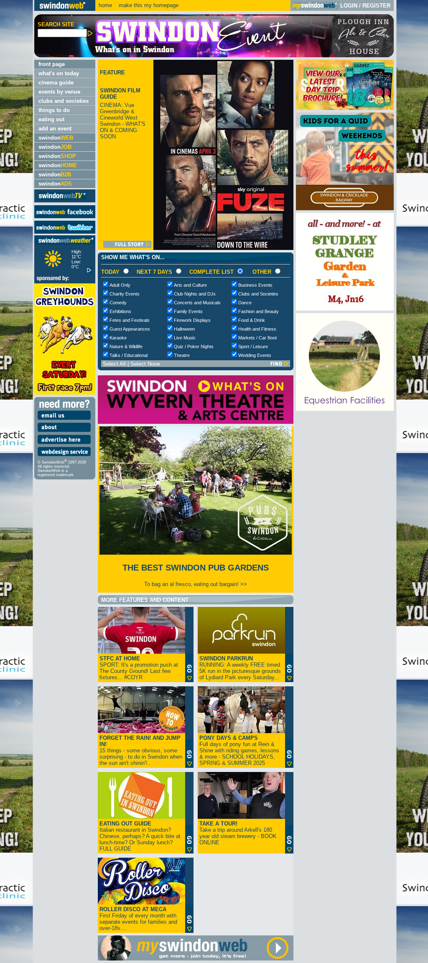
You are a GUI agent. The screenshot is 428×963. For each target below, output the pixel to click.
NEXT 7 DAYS (154, 272)
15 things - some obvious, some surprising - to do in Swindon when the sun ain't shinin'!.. (140, 750)
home (105, 5)
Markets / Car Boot (257, 337)
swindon (55, 138)
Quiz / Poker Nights (194, 346)
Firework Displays (192, 320)
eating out (51, 119)
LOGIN (348, 6)
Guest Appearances (130, 328)
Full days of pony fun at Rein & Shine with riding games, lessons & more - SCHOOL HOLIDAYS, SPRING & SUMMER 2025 (239, 750)
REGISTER (376, 6)
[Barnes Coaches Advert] (345, 108)
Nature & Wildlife (126, 346)
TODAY (110, 272)
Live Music (185, 337)
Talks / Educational (129, 355)
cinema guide (56, 82)
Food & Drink (251, 320)
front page (51, 64)
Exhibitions (120, 311)
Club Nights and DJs (195, 293)
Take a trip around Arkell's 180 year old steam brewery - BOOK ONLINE (238, 833)
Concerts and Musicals (197, 302)
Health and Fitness (257, 328)
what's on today (58, 73)
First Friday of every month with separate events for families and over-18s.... (138, 918)
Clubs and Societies (258, 293)
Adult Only (120, 285)
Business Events (255, 285)
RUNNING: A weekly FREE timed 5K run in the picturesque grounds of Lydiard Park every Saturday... (240, 667)
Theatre (182, 355)
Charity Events (125, 293)
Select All (114, 364)
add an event (54, 128)
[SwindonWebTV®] (62, 199)
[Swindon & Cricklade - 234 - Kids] (345, 208)
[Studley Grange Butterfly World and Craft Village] (345, 309)
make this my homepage (147, 5)
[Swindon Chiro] (16, 481)
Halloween (184, 328)
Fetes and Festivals (130, 320)
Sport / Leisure (253, 346)
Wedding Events (254, 355)
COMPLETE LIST (211, 272)
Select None (145, 364)
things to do (54, 110)
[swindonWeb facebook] (64, 216)
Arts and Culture (190, 285)
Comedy (118, 302)
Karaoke (118, 337)
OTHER (261, 272)
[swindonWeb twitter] (64, 232)
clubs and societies (63, 101)
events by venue (59, 92)
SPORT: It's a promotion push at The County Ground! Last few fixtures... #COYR (138, 667)
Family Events (188, 311)
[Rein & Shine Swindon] (345, 409)
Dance (245, 302)
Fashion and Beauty (258, 311)
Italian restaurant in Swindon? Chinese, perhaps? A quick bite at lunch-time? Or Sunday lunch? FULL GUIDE (140, 836)
